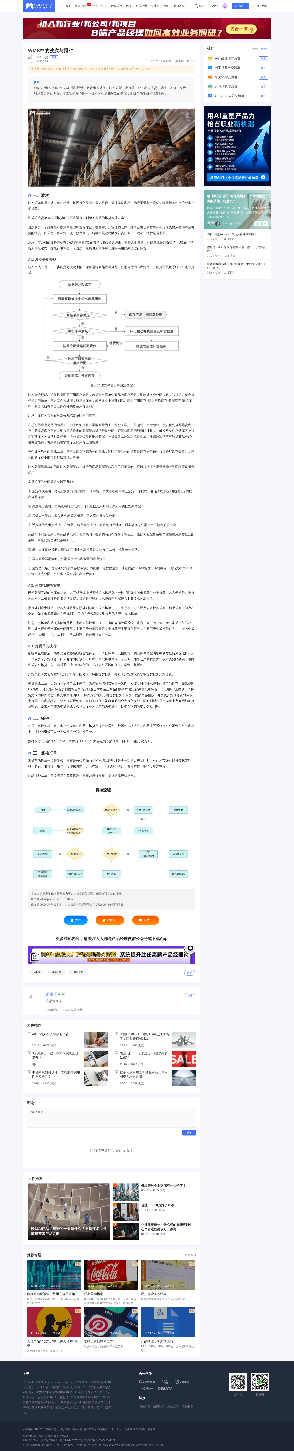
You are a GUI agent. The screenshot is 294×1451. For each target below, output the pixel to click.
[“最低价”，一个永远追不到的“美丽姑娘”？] (184, 1059)
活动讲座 (116, 5)
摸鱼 (166, 5)
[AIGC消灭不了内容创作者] (96, 1040)
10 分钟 (191, 60)
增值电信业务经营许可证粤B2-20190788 (98, 1444)
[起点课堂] (147, 1382)
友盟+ (119, 1429)
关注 (54, 57)
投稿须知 (158, 1406)
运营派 (48, 1436)
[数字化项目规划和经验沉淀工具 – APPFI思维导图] (184, 1078)
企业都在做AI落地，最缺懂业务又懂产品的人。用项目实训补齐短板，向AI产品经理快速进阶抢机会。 (94, 68)
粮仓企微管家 (61, 1436)
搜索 (202, 5)
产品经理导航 (51, 1429)
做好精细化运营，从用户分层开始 (51, 1294)
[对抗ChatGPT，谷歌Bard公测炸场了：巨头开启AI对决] (184, 1040)
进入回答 (261, 223)
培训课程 (80, 5)
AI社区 (155, 5)
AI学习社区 (140, 1429)
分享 (189, 972)
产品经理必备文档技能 (157, 1341)
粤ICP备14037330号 (71, 1440)
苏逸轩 (40, 57)
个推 (112, 1429)
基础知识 (78, 972)
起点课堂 (65, 1429)
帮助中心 (187, 1406)
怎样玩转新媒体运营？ (100, 1341)
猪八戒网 (77, 1429)
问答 (129, 5)
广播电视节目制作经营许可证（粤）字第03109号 (49, 1444)
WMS (37, 972)
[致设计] (147, 1388)
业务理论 (57, 972)
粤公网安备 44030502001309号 (100, 1440)
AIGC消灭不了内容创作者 (50, 1034)
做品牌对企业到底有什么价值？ (163, 1185)
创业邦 (128, 1429)
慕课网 (151, 1429)
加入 (263, 58)
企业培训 (141, 5)
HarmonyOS (180, 5)
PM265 (38, 1429)
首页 (68, 5)
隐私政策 (144, 1406)
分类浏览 (97, 5)
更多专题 (190, 1255)
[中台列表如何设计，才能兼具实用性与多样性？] (96, 1078)
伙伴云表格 (90, 1429)
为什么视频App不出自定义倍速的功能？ (232, 234)
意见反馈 (173, 1406)
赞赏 (78, 920)
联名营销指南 (93, 1294)
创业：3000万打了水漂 (157, 1205)
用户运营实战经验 (154, 1294)
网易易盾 (103, 1429)
